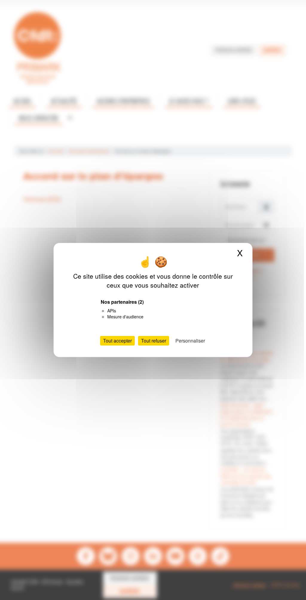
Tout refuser (153, 340)
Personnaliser (190, 340)
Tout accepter (117, 340)
